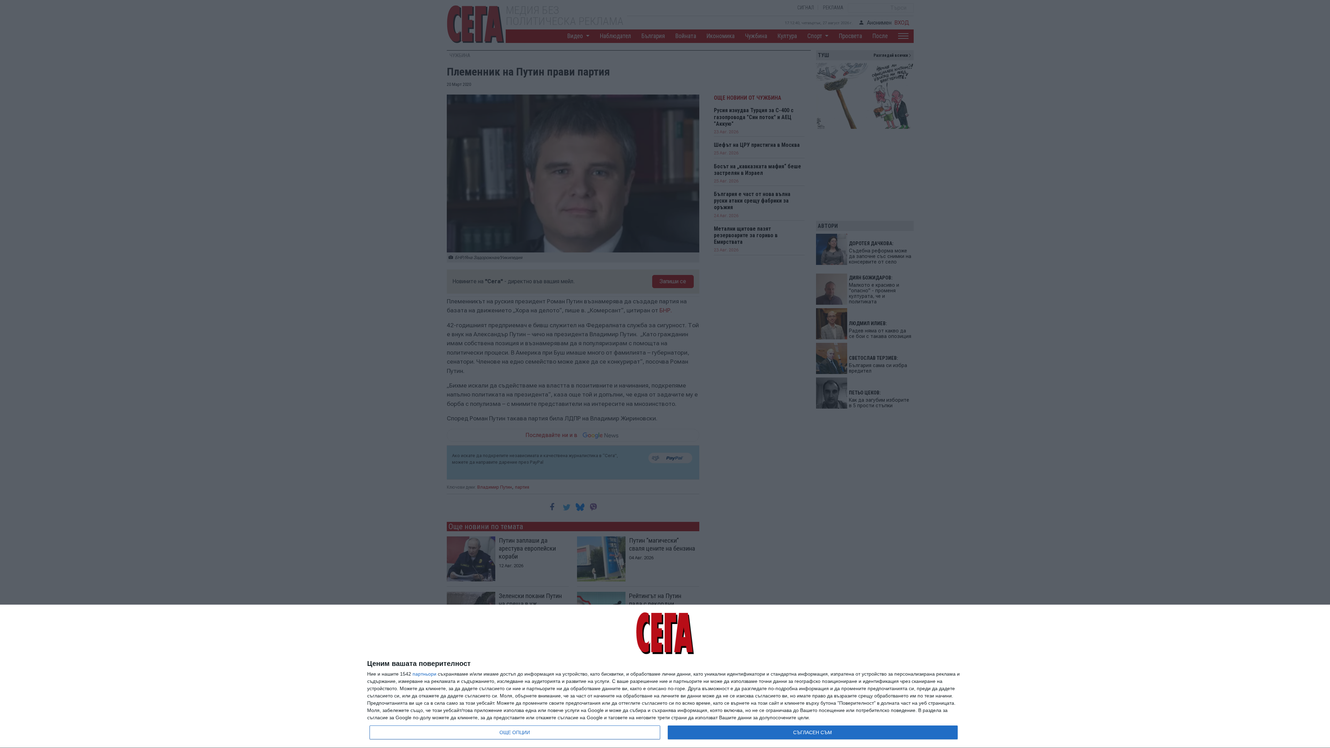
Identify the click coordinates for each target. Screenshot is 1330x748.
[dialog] (665, 676)
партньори (424, 673)
